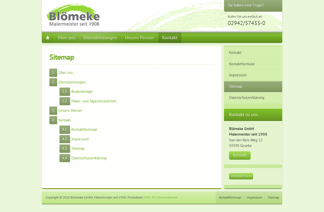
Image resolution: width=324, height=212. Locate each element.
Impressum (80, 139)
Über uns (66, 37)
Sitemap (78, 148)
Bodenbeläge (82, 91)
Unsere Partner (139, 37)
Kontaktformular (84, 129)
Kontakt (169, 37)
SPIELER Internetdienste (161, 197)
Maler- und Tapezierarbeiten (93, 101)
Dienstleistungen (100, 37)
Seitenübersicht (241, 176)
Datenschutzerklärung (89, 158)
